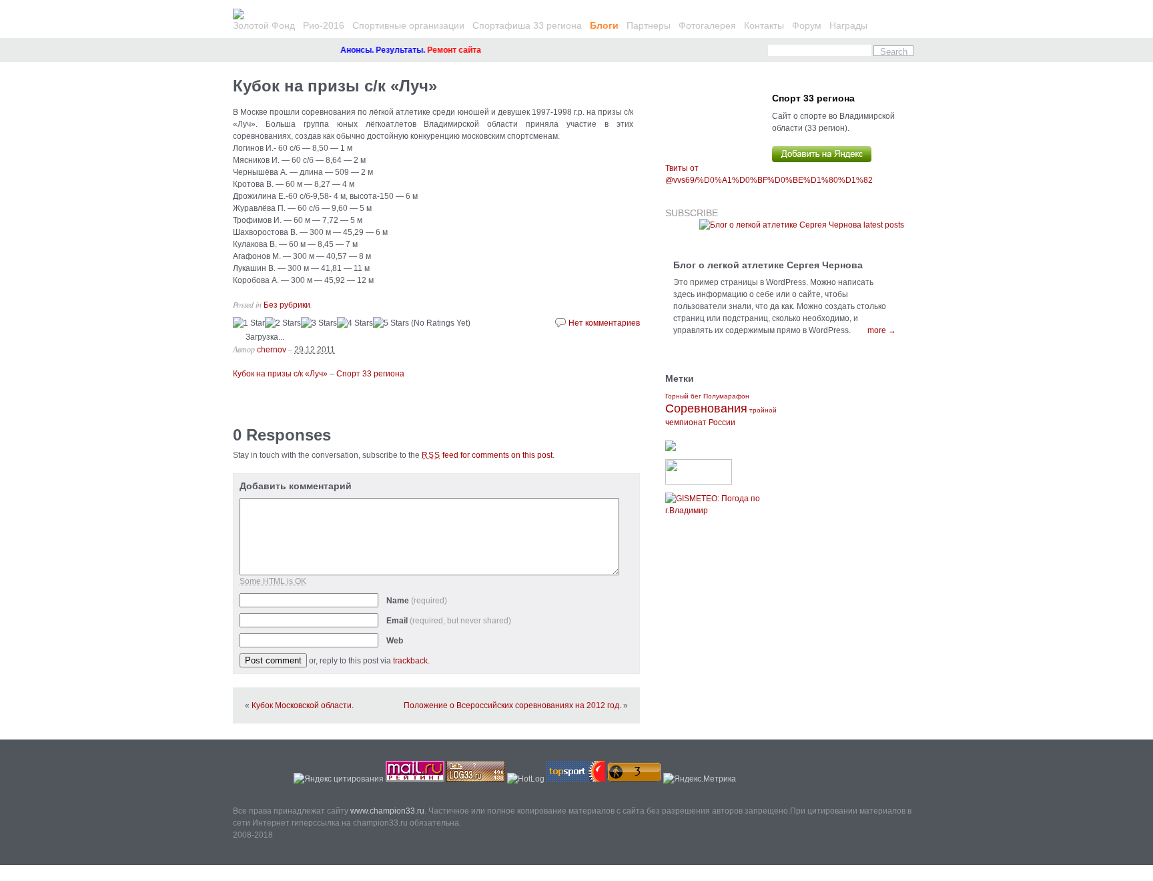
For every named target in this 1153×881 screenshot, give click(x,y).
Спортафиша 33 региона (527, 25)
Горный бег (683, 396)
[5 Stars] (391, 323)
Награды (848, 25)
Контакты (764, 25)
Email (448, 620)
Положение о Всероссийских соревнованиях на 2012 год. (512, 705)
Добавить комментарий (296, 486)
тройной (763, 410)
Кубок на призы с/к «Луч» (335, 86)
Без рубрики (287, 305)
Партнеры (649, 25)
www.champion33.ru (387, 811)
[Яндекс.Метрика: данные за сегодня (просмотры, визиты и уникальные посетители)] (699, 779)
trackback (410, 660)
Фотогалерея (707, 25)
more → (881, 330)
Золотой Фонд (264, 25)
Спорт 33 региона (370, 373)
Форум (806, 25)
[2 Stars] (283, 323)
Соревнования (706, 408)
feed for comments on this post (487, 455)
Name (416, 600)
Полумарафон (726, 396)
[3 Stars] (319, 323)
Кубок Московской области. (303, 705)
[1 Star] (249, 323)
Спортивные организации (408, 25)
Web (394, 640)
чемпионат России (700, 422)
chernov (271, 349)
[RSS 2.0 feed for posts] (801, 225)
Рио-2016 (323, 25)
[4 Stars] (355, 323)
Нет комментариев (604, 323)
